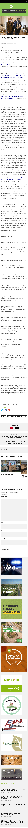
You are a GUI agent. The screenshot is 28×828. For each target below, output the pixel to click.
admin (2, 40)
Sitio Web (3, 538)
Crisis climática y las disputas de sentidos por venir (14, 436)
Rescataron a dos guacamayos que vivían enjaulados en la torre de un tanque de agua (13, 789)
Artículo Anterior (14, 434)
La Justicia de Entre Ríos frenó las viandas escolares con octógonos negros (12, 813)
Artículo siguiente (14, 439)
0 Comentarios (10, 43)
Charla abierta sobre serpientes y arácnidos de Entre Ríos (13, 805)
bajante (3, 416)
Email (2, 530)
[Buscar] (26, 1)
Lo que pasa (3, 43)
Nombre (3, 522)
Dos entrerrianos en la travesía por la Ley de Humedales (14, 442)
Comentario (4, 496)
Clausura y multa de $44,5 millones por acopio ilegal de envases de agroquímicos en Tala (13, 821)
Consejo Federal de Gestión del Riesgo (16, 416)
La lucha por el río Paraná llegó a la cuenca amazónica (11, 474)
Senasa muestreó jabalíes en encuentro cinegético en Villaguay (11, 797)
